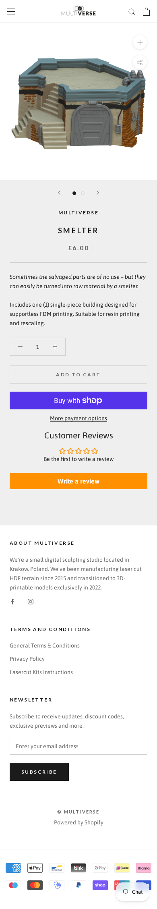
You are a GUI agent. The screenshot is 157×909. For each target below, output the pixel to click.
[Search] (132, 11)
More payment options (78, 418)
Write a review (78, 481)
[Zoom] (140, 42)
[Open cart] (146, 12)
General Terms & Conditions (45, 645)
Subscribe (39, 772)
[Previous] (59, 193)
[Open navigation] (11, 11)
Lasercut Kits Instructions (41, 672)
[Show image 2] (83, 193)
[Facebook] (12, 601)
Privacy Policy (27, 659)
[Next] (98, 193)
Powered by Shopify (78, 822)
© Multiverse (78, 811)
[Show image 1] (74, 193)
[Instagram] (30, 601)
